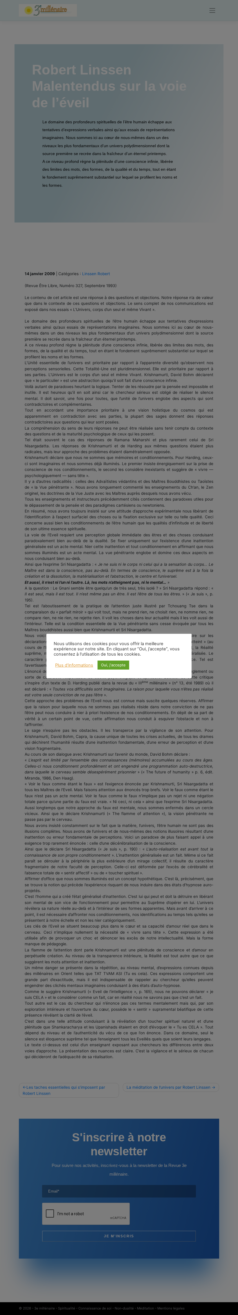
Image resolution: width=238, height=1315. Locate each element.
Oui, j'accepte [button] (113, 665)
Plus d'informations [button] (74, 665)
